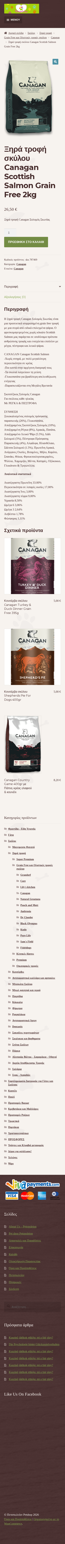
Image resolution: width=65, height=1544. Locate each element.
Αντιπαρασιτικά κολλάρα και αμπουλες (33, 978)
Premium (21, 960)
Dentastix (17, 1026)
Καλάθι (13, 1254)
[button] (55, 62)
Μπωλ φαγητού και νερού (26, 990)
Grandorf (25, 875)
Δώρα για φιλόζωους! (20, 1151)
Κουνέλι (12, 1090)
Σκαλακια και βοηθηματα (26, 1038)
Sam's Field (26, 941)
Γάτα (11, 835)
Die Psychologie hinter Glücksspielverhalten (34, 1344)
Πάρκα (16, 1050)
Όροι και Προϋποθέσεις (22, 1268)
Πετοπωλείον (16, 1275)
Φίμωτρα (17, 1008)
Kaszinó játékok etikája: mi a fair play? (31, 1337)
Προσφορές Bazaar (18, 1103)
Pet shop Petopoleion (21, 1233)
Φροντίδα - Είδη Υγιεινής (22, 828)
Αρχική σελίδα (15, 33)
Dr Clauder (26, 917)
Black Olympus (28, 923)
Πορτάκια (13, 1127)
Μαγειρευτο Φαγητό (23, 847)
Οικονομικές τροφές (27, 966)
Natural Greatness (30, 899)
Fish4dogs (25, 947)
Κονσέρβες (18, 972)
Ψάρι (11, 1163)
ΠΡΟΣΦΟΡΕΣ (16, 1139)
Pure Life (25, 935)
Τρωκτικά (13, 1121)
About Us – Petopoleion (22, 1226)
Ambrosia (25, 911)
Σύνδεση (14, 1288)
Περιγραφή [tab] (11, 286)
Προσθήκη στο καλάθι (26, 242)
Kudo (23, 929)
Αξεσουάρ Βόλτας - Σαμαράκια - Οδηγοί (34, 1057)
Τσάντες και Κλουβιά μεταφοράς (26, 1145)
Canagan (55, 37)
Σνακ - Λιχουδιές (21, 1075)
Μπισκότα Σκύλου (22, 984)
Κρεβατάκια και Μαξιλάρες (23, 1109)
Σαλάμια (17, 1069)
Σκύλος (31, 33)
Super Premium (25, 859)
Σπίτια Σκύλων (20, 1044)
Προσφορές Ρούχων (19, 1115)
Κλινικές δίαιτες (25, 953)
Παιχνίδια (17, 996)
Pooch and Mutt (29, 905)
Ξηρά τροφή (45, 33)
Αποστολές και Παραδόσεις (25, 1240)
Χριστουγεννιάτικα (18, 1133)
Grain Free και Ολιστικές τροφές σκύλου (25, 37)
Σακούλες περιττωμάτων (25, 1032)
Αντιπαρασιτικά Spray (24, 1020)
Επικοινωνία (16, 1247)
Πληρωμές (15, 1282)
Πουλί (11, 1097)
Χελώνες (12, 1157)
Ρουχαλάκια (18, 1014)
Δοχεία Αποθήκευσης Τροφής (28, 1063)
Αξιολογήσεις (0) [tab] (15, 297)
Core (23, 881)
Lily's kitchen (27, 887)
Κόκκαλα (17, 1002)
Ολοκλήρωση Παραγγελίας (24, 1261)
